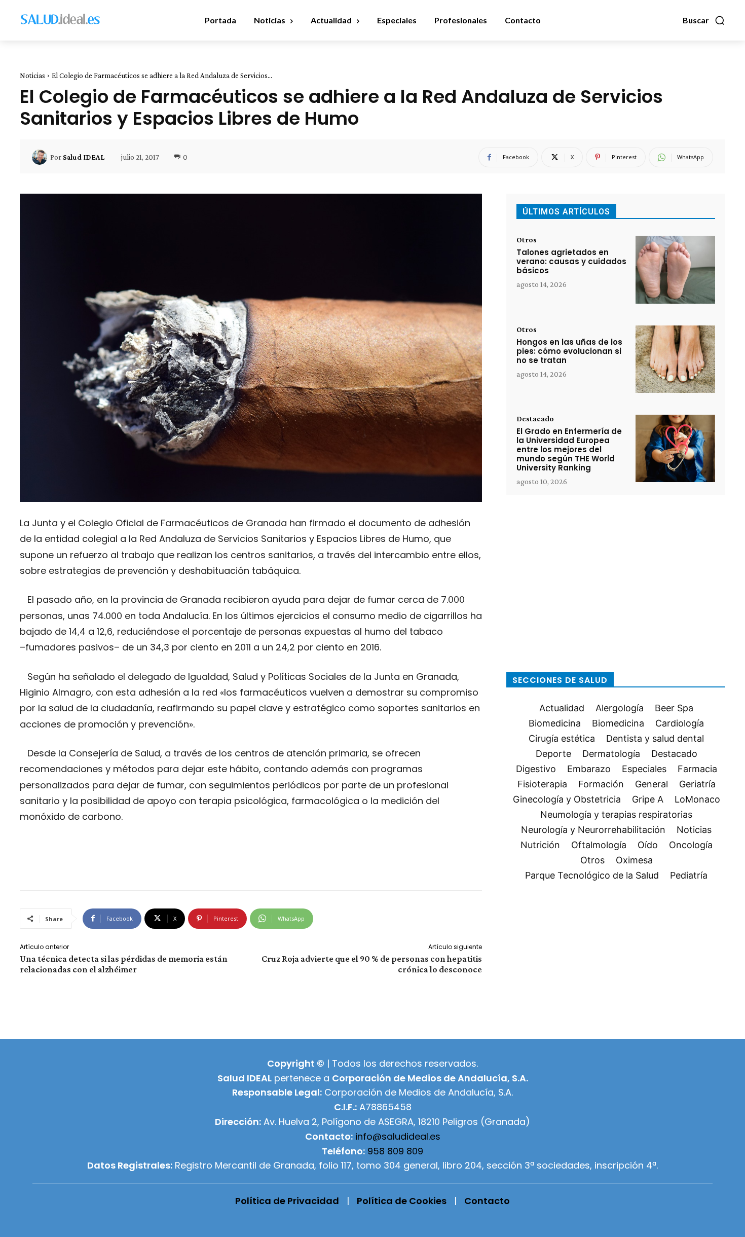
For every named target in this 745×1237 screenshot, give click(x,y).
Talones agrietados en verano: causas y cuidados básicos (571, 261)
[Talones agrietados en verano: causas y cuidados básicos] (675, 269)
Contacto (487, 1200)
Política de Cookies (401, 1200)
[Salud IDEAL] (41, 157)
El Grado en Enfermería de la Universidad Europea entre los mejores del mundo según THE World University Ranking (569, 449)
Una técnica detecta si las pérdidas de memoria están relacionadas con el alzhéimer (124, 964)
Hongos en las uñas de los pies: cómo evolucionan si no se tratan (569, 351)
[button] (704, 20)
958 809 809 (395, 1151)
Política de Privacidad (287, 1200)
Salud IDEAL (83, 157)
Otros (526, 240)
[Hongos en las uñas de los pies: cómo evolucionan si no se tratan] (675, 359)
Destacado (535, 419)
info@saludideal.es (397, 1136)
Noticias (32, 75)
